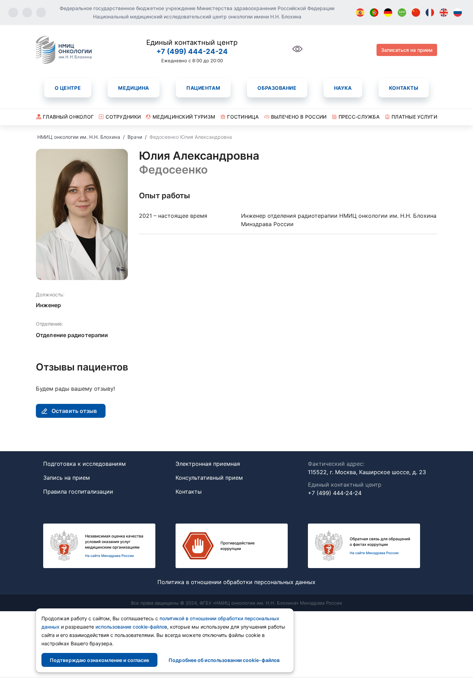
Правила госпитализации (78, 491)
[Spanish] (360, 12)
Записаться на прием (407, 50)
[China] (416, 12)
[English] (444, 12)
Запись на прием (66, 477)
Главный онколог (68, 117)
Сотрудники (123, 117)
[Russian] (458, 12)
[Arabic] (402, 12)
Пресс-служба (359, 117)
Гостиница (243, 117)
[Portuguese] (374, 12)
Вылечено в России (299, 117)
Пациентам (203, 88)
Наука (343, 88)
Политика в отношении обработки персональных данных (236, 582)
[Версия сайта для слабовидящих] (297, 53)
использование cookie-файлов (131, 627)
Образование (276, 88)
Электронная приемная (208, 463)
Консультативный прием (209, 477)
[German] (388, 12)
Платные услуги (414, 117)
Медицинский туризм (184, 117)
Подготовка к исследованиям (84, 463)
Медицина (133, 88)
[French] (430, 12)
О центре (68, 88)
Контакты (403, 88)
